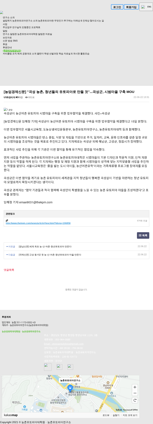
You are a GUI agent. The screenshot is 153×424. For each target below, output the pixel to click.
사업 (5, 24)
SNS (15, 40)
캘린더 (40, 53)
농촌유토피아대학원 (12, 51)
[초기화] (135, 400)
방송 (10, 40)
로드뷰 (106, 415)
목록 (144, 235)
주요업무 (7, 27)
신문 (5, 40)
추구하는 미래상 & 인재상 (76, 20)
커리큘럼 (7, 53)
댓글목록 (9, 269)
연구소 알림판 (10, 34)
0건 (21, 97)
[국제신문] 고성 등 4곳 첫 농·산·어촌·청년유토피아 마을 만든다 (50, 254)
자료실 (48, 34)
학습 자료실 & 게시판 (69, 53)
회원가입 (131, 7)
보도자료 (7, 37)
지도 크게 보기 (130, 415)
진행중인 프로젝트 (31, 27)
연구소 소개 (9, 17)
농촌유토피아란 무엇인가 (50, 20)
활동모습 (84, 53)
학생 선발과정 (51, 53)
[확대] (135, 387)
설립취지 (7, 20)
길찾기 (116, 415)
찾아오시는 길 (97, 20)
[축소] (135, 393)
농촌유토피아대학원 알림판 (31, 34)
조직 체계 (17, 53)
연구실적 (16, 27)
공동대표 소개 (29, 53)
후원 (5, 44)
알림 (5, 31)
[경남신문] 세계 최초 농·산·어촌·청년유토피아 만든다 (45, 246)
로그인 (117, 7)
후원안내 (7, 47)
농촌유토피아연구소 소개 (25, 20)
